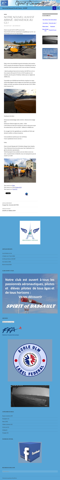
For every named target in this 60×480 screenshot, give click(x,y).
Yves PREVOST (17, 25)
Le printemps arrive (7, 253)
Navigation (5, 418)
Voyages (4, 433)
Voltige (4, 430)
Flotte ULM (18, 187)
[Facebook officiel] (30, 452)
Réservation (45, 26)
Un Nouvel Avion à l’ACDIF (8, 259)
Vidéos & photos (6, 424)
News (5, 14)
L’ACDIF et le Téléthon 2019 (9, 209)
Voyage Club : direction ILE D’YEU (10, 204)
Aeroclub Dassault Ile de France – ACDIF (14, 8)
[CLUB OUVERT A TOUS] (30, 293)
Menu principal (58, 8)
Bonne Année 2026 (7, 264)
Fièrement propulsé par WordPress (9, 478)
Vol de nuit (5, 427)
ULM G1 (15, 189)
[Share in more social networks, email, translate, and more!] (26, 193)
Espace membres (6, 416)
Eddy (13, 185)
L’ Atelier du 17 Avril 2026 (8, 256)
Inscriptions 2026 (6, 261)
